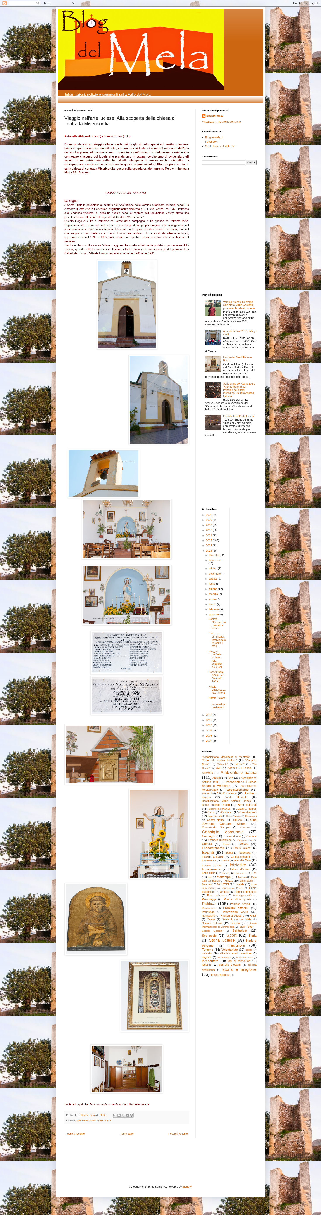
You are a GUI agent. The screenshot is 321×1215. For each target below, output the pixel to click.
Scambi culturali (212, 923)
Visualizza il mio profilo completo (221, 121)
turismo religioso (220, 974)
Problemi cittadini (236, 908)
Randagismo (208, 915)
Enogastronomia (213, 847)
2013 (209, 550)
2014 (209, 545)
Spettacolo (209, 935)
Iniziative (238, 865)
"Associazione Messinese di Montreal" (226, 757)
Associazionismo (237, 789)
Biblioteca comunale (219, 809)
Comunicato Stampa (215, 827)
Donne (226, 844)
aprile (212, 599)
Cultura (207, 844)
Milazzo (228, 880)
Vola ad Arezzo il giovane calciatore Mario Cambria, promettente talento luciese (239, 305)
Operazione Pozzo (232, 888)
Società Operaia (212, 930)
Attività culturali (226, 793)
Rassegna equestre (232, 915)
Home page (127, 1133)
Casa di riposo (248, 812)
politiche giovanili (230, 964)
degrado (207, 957)
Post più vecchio (178, 1133)
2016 (209, 535)
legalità (206, 964)
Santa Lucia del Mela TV (219, 146)
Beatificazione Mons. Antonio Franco (226, 800)
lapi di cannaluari (239, 961)
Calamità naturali (246, 808)
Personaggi (209, 899)
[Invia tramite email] (115, 1115)
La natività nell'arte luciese (239, 416)
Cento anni (251, 816)
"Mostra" (239, 764)
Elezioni (243, 844)
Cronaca (251, 836)
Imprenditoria (209, 860)
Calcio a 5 (227, 812)
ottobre (213, 568)
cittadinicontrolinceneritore (236, 953)
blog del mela (214, 116)
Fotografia (245, 852)
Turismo (207, 949)
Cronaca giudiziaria (220, 840)
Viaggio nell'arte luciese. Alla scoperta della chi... (216, 659)
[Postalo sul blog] (119, 1115)
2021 (209, 515)
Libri (254, 873)
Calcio (211, 812)
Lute (210, 877)
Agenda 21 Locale (240, 768)
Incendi (225, 860)
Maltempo (224, 877)
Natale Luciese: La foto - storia (217, 690)
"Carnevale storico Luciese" (219, 760)
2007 (209, 740)
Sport (231, 935)
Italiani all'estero (240, 869)
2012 (209, 715)
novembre (215, 560)
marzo (213, 604)
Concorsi (245, 827)
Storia (253, 935)
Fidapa (229, 852)
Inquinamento (211, 869)
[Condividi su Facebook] (127, 1115)
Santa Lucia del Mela (236, 919)
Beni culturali (88, 1120)
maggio (214, 594)
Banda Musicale (235, 797)
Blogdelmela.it (213, 137)
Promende (208, 911)
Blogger (187, 1186)
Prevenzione (208, 908)
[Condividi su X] (123, 1115)
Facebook (211, 141)
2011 (209, 720)
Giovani (218, 856)
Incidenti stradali (211, 865)
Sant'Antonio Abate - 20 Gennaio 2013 (216, 677)
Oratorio (225, 891)
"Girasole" (222, 764)
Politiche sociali (240, 904)
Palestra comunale (245, 891)
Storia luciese (104, 1120)
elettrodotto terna (244, 957)
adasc (249, 949)
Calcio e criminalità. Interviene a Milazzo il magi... (217, 640)
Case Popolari (233, 816)
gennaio (214, 614)
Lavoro (225, 873)
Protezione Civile (235, 911)
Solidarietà (239, 930)
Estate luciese (242, 847)
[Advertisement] (215, 197)
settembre (215, 573)
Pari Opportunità (242, 895)
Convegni (208, 836)
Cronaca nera (244, 840)
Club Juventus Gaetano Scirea (229, 821)
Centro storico (216, 820)
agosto (213, 578)
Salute (211, 919)
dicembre (215, 555)
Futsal (205, 857)
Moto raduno (246, 880)
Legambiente (240, 873)
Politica (209, 903)
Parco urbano (216, 895)
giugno (213, 589)
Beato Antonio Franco (216, 804)
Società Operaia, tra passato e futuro (217, 623)
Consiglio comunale (223, 832)
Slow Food (245, 926)
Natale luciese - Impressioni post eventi (217, 703)
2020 (209, 520)
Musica (206, 884)
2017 (209, 530)
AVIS (218, 768)
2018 (209, 525)
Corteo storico (232, 836)
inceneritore (210, 961)
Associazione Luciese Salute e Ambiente (229, 783)
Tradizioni (236, 945)
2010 (209, 725)
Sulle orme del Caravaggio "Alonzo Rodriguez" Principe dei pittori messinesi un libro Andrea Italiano (239, 390)
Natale (240, 884)
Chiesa (237, 820)
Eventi (208, 852)
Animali (216, 778)
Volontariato (229, 949)
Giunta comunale (241, 856)
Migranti (242, 877)
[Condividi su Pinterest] (131, 1115)
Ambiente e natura (239, 772)
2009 (209, 730)
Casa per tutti (214, 816)
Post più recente (75, 1133)
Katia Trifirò (209, 873)
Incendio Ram (242, 860)
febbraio (214, 609)
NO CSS (223, 884)
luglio (212, 583)
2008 (209, 735)
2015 (209, 540)
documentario (224, 957)
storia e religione (240, 969)
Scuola (235, 923)
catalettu (207, 953)
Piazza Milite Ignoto (237, 899)
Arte (78, 1120)
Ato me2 (207, 793)
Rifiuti (253, 915)
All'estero (207, 773)
